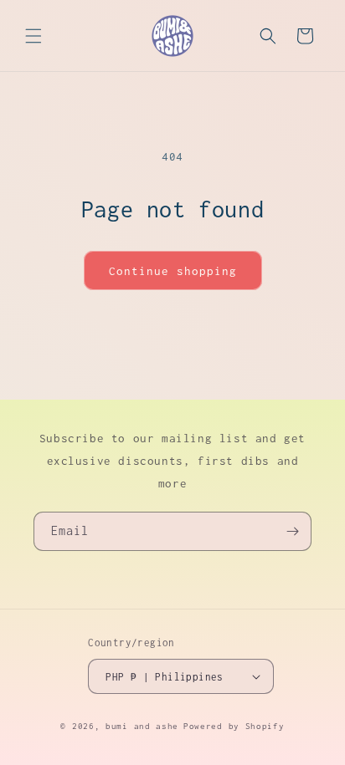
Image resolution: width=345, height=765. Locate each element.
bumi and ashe (142, 726)
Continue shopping (173, 271)
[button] (33, 36)
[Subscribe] (292, 531)
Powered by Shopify (234, 726)
